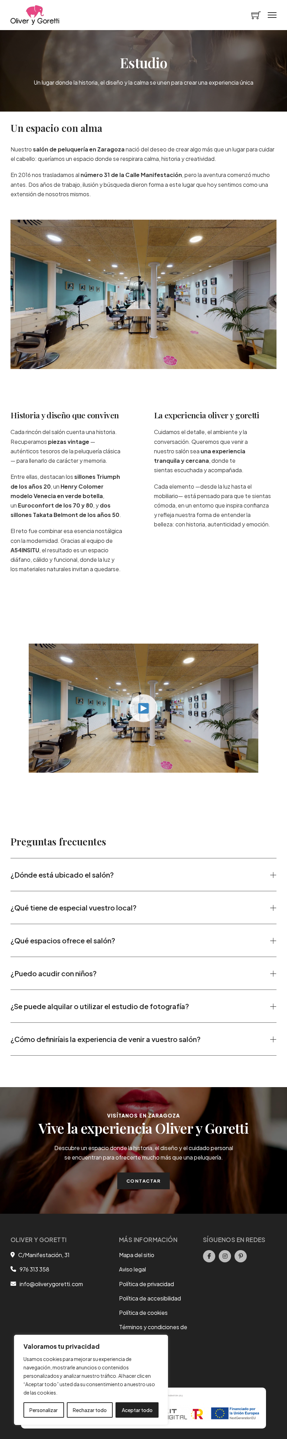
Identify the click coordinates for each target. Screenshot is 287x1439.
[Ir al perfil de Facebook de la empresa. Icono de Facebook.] (209, 1256)
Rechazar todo (90, 1410)
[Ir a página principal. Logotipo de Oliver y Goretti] (34, 15)
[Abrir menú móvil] (272, 15)
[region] (91, 1380)
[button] (143, 874)
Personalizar (43, 1410)
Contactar (143, 1181)
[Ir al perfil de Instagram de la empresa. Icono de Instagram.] (225, 1256)
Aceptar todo (137, 1410)
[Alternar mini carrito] (256, 15)
